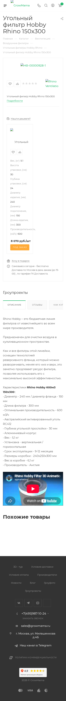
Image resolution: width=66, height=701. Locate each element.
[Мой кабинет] (52, 5)
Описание (14, 305)
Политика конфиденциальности (36, 657)
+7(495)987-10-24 (33, 613)
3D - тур (18, 566)
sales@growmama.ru (35, 626)
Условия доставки (42, 566)
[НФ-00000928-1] (33, 65)
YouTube (38, 603)
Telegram (28, 603)
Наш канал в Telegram (36, 645)
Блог (33, 582)
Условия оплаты (19, 574)
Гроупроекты (33, 590)
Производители (47, 574)
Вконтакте (19, 603)
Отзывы (37, 305)
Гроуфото (49, 582)
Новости (16, 582)
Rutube (47, 603)
